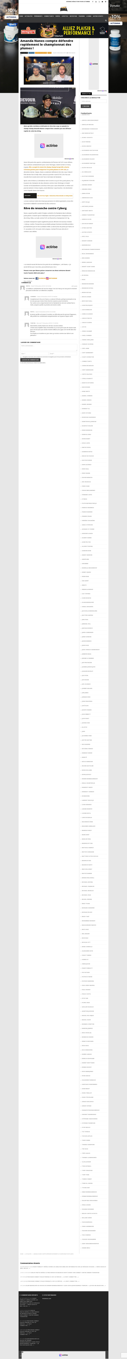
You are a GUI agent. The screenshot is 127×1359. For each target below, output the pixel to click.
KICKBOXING (86, 796)
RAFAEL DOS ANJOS (88, 1015)
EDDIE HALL (85, 469)
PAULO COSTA (86, 994)
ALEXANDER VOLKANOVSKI (90, 154)
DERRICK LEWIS (86, 434)
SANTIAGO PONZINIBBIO (89, 1084)
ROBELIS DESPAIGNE (88, 1058)
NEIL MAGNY (86, 933)
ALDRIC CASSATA (87, 137)
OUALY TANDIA (86, 955)
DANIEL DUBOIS (86, 400)
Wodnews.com (46, 1298)
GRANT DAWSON (87, 555)
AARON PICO (86, 114)
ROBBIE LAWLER (87, 1054)
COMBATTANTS (49, 16)
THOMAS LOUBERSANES (89, 1157)
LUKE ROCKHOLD (87, 817)
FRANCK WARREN (87, 512)
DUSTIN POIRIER (87, 460)
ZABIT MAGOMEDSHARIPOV (90, 1243)
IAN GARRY (85, 581)
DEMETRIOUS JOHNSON (89, 421)
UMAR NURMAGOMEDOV (89, 1192)
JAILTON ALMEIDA (87, 615)
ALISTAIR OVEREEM (88, 176)
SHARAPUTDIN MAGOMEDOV (90, 1110)
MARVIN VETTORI (87, 843)
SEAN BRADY (86, 1088)
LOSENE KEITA (86, 813)
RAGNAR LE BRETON (88, 1024)
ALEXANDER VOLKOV (88, 159)
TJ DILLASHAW (86, 1162)
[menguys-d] (63, 30)
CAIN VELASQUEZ (87, 305)
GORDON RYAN (86, 550)
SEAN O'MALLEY (87, 1093)
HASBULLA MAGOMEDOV (89, 568)
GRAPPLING (85, 559)
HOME (21, 16)
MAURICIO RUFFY (87, 865)
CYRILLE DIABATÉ (87, 378)
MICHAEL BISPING (87, 882)
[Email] (102, 1)
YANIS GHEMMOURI (88, 1226)
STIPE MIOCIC (86, 1127)
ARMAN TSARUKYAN (88, 215)
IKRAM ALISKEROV (87, 589)
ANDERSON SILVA (87, 197)
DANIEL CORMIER (87, 395)
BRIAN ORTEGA (86, 292)
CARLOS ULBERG (87, 322)
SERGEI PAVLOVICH (87, 1101)
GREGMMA (85, 563)
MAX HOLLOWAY (87, 869)
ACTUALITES (28, 16)
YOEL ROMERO (86, 1235)
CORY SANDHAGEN (87, 370)
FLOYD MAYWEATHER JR (89, 503)
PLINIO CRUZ (86, 1002)
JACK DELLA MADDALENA (89, 611)
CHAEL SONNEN (86, 335)
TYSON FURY (86, 1187)
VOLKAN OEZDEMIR (88, 1209)
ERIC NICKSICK (86, 482)
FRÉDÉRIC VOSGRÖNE (88, 520)
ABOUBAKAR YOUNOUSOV (90, 129)
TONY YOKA (85, 1174)
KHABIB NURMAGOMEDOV (90, 779)
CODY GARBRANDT (87, 352)
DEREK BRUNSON (87, 430)
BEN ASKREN (86, 258)
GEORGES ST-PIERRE (88, 529)
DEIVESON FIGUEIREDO (89, 417)
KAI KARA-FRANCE (87, 748)
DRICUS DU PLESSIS (88, 456)
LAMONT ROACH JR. (88, 800)
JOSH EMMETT (86, 714)
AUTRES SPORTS (98, 16)
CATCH (84, 327)
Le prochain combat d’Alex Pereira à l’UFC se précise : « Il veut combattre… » (52, 1277)
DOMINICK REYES (87, 451)
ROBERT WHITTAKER (88, 1063)
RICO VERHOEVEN (87, 1050)
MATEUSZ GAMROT (88, 847)
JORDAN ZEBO (86, 697)
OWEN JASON (86, 964)
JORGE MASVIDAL (87, 701)
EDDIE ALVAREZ (86, 464)
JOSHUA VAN (86, 723)
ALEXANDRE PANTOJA (88, 163)
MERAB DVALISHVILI (88, 878)
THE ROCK (85, 1149)
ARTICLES (31, 53)
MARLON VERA (86, 839)
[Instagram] (105, 1)
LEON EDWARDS (87, 804)
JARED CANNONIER (87, 632)
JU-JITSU (84, 727)
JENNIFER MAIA (86, 654)
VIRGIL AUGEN (86, 1205)
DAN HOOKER (86, 387)
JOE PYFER (85, 675)
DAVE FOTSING (86, 413)
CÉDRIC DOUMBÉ (87, 331)
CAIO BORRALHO (87, 309)
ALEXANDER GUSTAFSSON (90, 150)
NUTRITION (73, 16)
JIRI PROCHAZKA (87, 662)
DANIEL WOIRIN (86, 404)
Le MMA (88, 16)
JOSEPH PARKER (86, 710)
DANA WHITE (86, 391)
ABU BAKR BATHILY (88, 133)
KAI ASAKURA (86, 744)
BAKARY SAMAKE (87, 241)
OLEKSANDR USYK (87, 951)
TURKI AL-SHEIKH (87, 1183)
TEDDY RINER (86, 1140)
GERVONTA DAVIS (87, 533)
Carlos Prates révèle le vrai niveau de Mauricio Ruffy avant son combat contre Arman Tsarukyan (65, 1272)
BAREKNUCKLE (86, 245)
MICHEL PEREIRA (87, 899)
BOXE (83, 279)
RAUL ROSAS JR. (87, 1032)
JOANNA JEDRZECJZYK (88, 667)
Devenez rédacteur (78, 1)
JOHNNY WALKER (87, 688)
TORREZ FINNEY (87, 1179)
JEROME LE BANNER (88, 658)
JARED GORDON (86, 636)
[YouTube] (96, 1)
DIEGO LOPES (86, 443)
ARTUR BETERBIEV (87, 223)
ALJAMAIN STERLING (88, 180)
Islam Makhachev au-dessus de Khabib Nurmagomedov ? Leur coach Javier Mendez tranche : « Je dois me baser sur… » (66, 1285)
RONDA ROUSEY (87, 1067)
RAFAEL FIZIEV (86, 1020)
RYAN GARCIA (86, 1075)
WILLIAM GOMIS (87, 1218)
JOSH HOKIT (85, 718)
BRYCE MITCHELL (87, 301)
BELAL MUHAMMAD (88, 253)
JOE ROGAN (85, 680)
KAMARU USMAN (87, 753)
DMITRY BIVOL (86, 447)
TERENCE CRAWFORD (88, 1144)
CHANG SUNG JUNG (88, 340)
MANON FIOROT (87, 830)
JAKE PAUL (85, 619)
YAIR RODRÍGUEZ (87, 1222)
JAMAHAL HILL (86, 624)
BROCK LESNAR (86, 296)
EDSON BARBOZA (87, 477)
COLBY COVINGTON (88, 357)
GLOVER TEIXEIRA (87, 546)
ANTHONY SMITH (87, 210)
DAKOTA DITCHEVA (88, 383)
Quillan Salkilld (88, 1007)
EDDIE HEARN (86, 473)
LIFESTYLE (65, 16)
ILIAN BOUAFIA (86, 598)
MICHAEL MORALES (88, 890)
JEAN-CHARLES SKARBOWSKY (91, 649)
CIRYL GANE (85, 348)
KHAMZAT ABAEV (87, 787)
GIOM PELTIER (86, 542)
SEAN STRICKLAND (87, 1097)
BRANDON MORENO (88, 284)
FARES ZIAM (85, 486)
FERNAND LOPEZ (87, 494)
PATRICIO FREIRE (87, 977)
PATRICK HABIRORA (88, 981)
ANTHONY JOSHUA (87, 206)
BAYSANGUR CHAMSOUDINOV (91, 249)
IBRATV (84, 585)
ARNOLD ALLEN (86, 219)
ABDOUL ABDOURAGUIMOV (90, 120)
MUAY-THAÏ (85, 916)
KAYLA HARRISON (87, 761)
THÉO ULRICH (86, 1153)
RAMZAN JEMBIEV (87, 1028)
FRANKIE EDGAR (87, 516)
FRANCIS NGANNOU (88, 507)
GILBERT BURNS (87, 538)
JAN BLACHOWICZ (87, 628)
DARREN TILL (86, 408)
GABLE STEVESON (87, 525)
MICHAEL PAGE (86, 895)
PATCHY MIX (86, 972)
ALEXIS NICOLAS (87, 167)
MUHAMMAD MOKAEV (88, 921)
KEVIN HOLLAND (87, 770)
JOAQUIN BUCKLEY (87, 671)
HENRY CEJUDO (86, 572)
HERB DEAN (85, 576)
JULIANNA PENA (87, 735)
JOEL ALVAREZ (86, 684)
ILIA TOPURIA (86, 593)
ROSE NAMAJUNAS (87, 1071)
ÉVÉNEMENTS (38, 16)
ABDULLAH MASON (87, 124)
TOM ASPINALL (86, 1166)
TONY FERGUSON (87, 1170)
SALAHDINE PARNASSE (89, 1080)
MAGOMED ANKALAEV (88, 826)
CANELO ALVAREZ (87, 314)
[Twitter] (99, 1)
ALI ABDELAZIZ (86, 172)
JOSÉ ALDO (85, 705)
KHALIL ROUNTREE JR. (88, 783)
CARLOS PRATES (87, 318)
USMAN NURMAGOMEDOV (90, 1196)
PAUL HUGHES (86, 989)
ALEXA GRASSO (86, 146)
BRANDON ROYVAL (87, 288)
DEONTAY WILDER (87, 426)
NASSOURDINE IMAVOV (89, 925)
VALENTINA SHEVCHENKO (90, 1200)
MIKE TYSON (86, 903)
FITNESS (84, 499)
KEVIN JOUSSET (86, 774)
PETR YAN (85, 998)
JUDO (83, 731)
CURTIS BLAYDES (87, 374)
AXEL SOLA (85, 236)
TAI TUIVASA (86, 1131)
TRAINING (82, 16)
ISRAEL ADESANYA (87, 606)
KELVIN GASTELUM (87, 766)
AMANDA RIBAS (86, 189)
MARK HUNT (85, 834)
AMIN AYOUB (86, 193)
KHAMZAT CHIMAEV (88, 791)
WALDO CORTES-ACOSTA (89, 1213)
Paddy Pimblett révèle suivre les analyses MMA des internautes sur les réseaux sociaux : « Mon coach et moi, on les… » (30, 1302)
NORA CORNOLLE (87, 946)
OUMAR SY (85, 959)
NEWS (49, 53)
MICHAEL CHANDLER (88, 886)
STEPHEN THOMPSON (88, 1123)
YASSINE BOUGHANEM (89, 1230)
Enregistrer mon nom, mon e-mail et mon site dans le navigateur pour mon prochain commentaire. (47, 357)
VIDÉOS (58, 16)
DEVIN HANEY (86, 439)
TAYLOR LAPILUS (87, 1136)
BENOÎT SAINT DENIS (88, 266)
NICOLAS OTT (86, 942)
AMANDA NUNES (87, 185)
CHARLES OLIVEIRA (87, 344)
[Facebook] (92, 1)
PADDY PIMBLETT (87, 968)
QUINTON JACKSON (88, 1011)
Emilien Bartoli (71, 53)
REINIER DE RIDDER (87, 1037)
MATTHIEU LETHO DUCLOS (90, 856)
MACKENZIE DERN (87, 822)
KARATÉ (84, 757)
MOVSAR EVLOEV (87, 912)
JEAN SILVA (85, 645)
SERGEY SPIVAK (86, 1106)
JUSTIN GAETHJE (87, 740)
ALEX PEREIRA (86, 142)
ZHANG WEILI (86, 1248)
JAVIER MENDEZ (86, 641)
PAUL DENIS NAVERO (88, 985)
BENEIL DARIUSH (87, 262)
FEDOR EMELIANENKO (88, 490)
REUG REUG (85, 1045)
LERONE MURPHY (87, 809)
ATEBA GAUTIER (87, 228)
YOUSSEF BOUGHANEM (89, 1239)
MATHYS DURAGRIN (88, 852)
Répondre (74, 286)
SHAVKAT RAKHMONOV (89, 1114)
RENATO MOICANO (87, 1041)
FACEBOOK (42, 278)
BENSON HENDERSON (88, 271)
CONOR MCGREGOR (41, 53)
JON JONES (85, 692)
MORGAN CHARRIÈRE (88, 908)
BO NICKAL (85, 275)
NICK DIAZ (85, 938)
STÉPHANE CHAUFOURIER (89, 1119)
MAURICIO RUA (86, 860)
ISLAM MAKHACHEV (88, 602)
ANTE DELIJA (86, 202)
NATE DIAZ (85, 929)
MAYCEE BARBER (87, 873)
